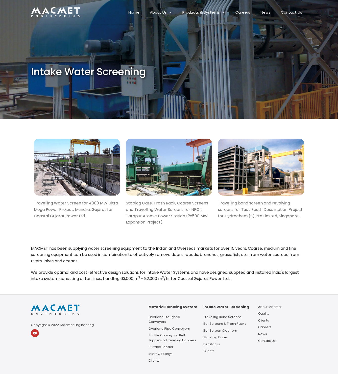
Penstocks (211, 344)
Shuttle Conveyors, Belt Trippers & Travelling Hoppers (172, 338)
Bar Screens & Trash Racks (224, 323)
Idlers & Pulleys (160, 353)
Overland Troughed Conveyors (164, 319)
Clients (153, 360)
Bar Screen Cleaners (220, 330)
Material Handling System (172, 306)
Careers (264, 327)
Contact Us (267, 340)
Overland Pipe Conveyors (169, 328)
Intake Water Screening (226, 306)
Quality (263, 313)
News (262, 334)
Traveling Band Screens (222, 317)
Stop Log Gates (215, 337)
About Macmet (270, 306)
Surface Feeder (160, 347)
